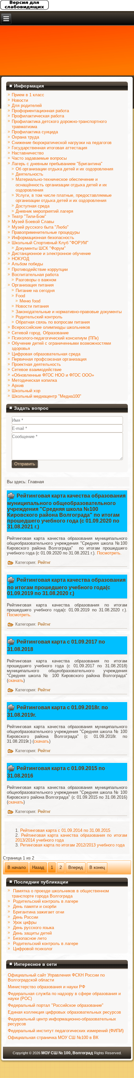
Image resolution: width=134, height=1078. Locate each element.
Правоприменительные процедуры (46, 232)
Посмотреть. (109, 553)
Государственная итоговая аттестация (49, 147)
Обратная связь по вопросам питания (53, 322)
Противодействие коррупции (40, 269)
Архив (18, 385)
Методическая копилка (34, 380)
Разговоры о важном (36, 279)
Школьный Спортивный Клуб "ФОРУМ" (50, 242)
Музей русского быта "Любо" (40, 227)
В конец (97, 867)
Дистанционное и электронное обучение (51, 253)
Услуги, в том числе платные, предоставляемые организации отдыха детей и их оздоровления (64, 198)
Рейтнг (44, 562)
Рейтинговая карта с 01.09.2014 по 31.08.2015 (65, 830)
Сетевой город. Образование (40, 332)
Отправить (24, 463)
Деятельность (29, 174)
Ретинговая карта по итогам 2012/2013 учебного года (72, 845)
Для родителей (27, 105)
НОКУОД (20, 258)
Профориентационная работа (40, 110)
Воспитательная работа (35, 274)
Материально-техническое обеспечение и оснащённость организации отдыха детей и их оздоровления (61, 185)
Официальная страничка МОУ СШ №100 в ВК (53, 1037)
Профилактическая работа (38, 115)
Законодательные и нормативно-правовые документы (69, 311)
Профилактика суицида (35, 131)
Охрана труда (25, 137)
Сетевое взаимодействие (36, 369)
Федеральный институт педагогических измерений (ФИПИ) (66, 1030)
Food (20, 295)
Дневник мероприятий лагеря (44, 211)
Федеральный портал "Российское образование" (55, 1005)
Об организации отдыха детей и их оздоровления (64, 168)
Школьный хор (26, 390)
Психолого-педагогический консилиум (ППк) (55, 338)
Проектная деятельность (36, 364)
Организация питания (33, 285)
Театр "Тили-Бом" (29, 216)
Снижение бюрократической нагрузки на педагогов (62, 142)
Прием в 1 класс (28, 94)
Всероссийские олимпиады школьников (51, 327)
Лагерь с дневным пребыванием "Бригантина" (57, 163)
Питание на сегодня (35, 290)
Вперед (75, 867)
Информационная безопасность (43, 237)
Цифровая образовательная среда (46, 354)
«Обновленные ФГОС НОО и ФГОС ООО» (53, 375)
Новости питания (32, 306)
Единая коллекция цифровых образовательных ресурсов (64, 1012)
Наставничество (28, 153)
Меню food (30, 301)
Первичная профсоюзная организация (49, 359)
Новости (20, 100)
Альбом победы (27, 263)
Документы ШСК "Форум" (41, 248)
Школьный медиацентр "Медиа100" (46, 396)
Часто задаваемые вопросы (39, 158)
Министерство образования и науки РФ (46, 986)
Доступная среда (32, 206)
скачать (15, 680)
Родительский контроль (39, 316)
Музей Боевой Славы (33, 221)
